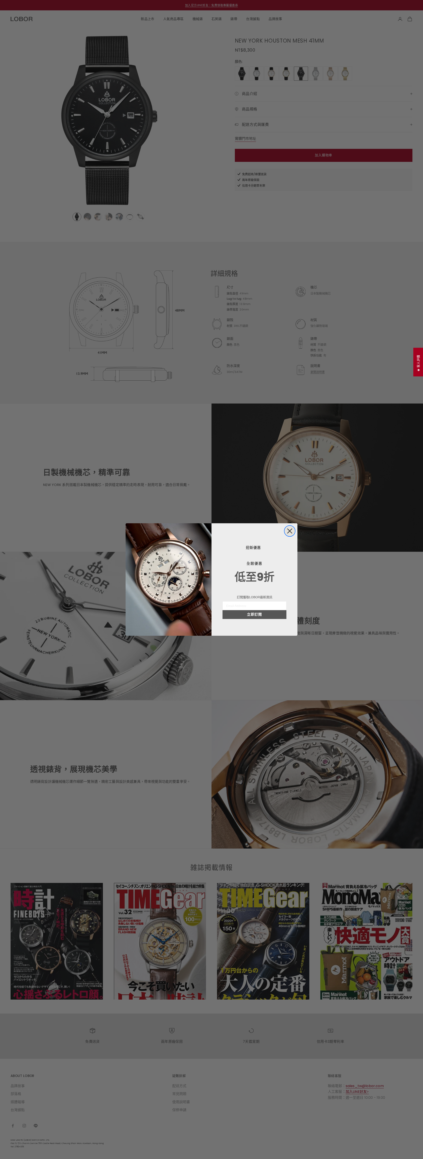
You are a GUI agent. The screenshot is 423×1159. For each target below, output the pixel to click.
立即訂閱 (254, 614)
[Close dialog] (289, 531)
